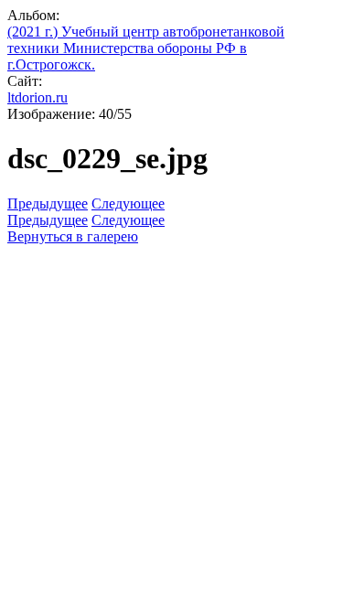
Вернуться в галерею (72, 236)
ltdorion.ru (37, 97)
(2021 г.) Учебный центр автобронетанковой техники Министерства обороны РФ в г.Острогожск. (145, 48)
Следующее (128, 203)
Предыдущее (47, 203)
